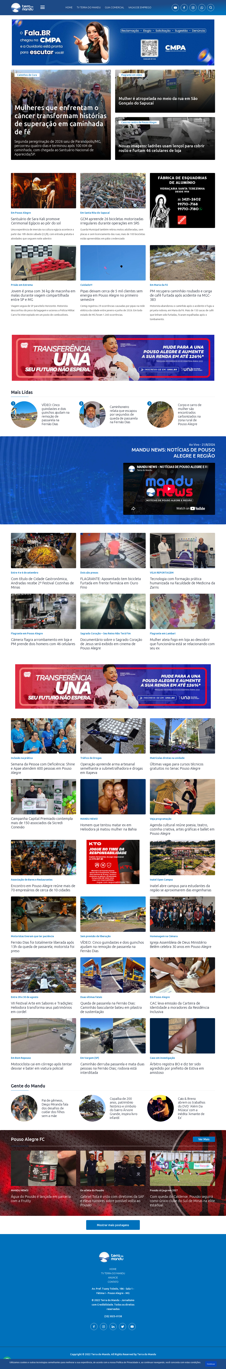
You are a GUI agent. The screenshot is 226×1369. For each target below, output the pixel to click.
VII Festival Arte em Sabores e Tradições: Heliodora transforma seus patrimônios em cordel (42, 1007)
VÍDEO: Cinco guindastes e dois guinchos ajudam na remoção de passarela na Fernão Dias (112, 946)
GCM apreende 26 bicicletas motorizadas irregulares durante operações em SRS (111, 221)
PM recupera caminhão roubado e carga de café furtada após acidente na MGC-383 (181, 295)
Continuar (211, 1364)
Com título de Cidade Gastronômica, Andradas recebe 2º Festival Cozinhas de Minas (42, 583)
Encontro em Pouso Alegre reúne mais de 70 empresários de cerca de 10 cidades (43, 888)
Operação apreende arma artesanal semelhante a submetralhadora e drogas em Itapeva (111, 768)
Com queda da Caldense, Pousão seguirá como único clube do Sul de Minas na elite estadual (182, 1200)
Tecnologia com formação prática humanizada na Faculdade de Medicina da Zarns (182, 583)
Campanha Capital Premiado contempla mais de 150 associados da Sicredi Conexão (42, 823)
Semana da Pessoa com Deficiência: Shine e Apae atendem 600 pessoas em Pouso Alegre (43, 768)
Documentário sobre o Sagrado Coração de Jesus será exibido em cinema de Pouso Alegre (111, 644)
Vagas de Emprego (139, 7)
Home (69, 7)
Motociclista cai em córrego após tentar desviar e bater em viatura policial (41, 1066)
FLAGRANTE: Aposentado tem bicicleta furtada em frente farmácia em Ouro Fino (110, 583)
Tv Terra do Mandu (89, 7)
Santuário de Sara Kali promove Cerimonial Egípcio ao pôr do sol (36, 221)
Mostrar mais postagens (113, 1225)
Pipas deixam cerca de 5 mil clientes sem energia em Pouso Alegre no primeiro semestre (111, 295)
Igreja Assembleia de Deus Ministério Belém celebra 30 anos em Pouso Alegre (180, 944)
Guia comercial (114, 7)
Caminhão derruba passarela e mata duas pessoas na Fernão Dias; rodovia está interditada (112, 1068)
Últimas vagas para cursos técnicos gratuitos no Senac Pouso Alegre (176, 766)
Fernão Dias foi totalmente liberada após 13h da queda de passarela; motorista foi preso (42, 946)
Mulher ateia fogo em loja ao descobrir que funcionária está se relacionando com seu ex (182, 644)
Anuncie (113, 1277)
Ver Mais (204, 1139)
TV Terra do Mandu (113, 1273)
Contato (113, 1281)
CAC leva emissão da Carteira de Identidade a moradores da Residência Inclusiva (179, 1007)
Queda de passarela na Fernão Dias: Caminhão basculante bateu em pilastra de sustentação (111, 1007)
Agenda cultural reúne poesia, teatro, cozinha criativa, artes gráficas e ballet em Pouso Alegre (182, 829)
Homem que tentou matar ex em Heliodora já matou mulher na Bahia (108, 827)
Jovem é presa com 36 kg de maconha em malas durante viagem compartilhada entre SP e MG (43, 295)
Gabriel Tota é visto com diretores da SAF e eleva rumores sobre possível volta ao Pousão (112, 1200)
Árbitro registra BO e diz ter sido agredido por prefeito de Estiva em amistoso (177, 1068)
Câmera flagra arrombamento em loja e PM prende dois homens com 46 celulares (43, 642)
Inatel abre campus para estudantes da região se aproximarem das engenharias (180, 888)
